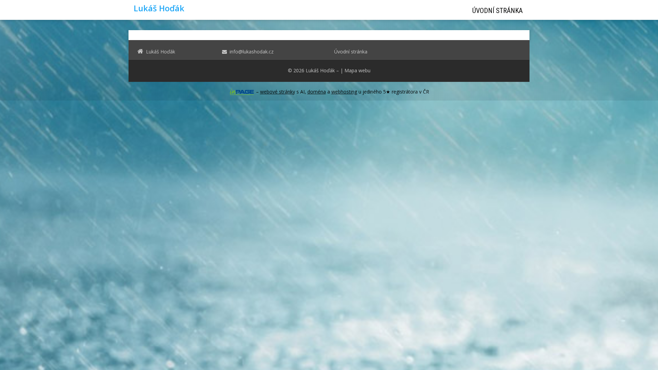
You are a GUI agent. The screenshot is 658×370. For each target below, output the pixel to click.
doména (316, 91)
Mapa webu (357, 70)
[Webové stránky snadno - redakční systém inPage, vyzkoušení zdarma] (242, 91)
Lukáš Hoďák (320, 70)
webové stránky (277, 91)
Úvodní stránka (497, 11)
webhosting (344, 91)
